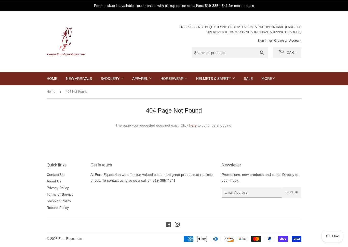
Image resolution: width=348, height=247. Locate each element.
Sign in (262, 40)
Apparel (140, 78)
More (266, 78)
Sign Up (292, 192)
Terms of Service (60, 194)
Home (52, 78)
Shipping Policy (59, 201)
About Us (54, 181)
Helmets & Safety (214, 78)
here (193, 125)
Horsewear (172, 78)
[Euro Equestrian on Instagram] (177, 225)
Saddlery (111, 78)
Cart (291, 52)
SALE (248, 78)
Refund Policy (58, 208)
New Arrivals (79, 78)
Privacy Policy (58, 188)
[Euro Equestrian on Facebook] (168, 225)
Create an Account (287, 40)
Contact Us (55, 175)
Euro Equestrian (70, 239)
